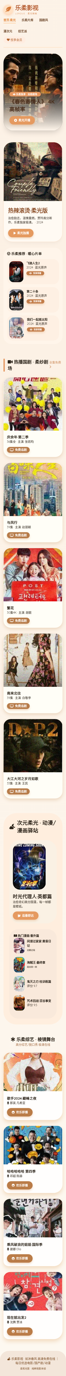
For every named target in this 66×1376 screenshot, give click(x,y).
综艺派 (22, 31)
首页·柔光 (9, 20)
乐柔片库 (27, 20)
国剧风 (43, 20)
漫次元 (7, 31)
